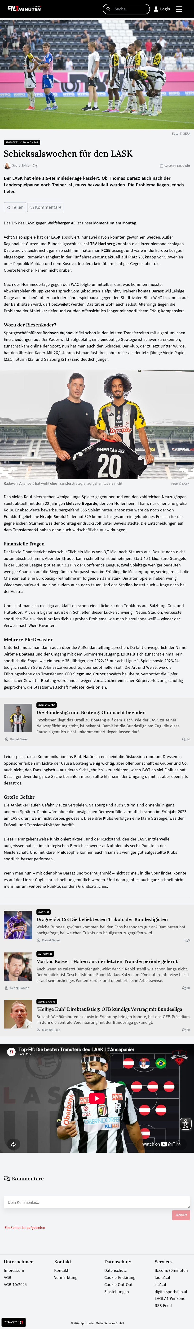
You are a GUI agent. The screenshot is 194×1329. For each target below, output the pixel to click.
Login (165, 9)
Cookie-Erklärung (119, 1277)
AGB (7, 1277)
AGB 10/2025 (15, 1284)
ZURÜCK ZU (11, 1322)
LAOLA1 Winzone (170, 1298)
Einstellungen (116, 1291)
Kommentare (48, 207)
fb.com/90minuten (171, 1270)
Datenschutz (115, 1270)
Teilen (17, 207)
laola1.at (162, 1277)
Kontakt (61, 1270)
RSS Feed (163, 1305)
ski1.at (160, 1284)
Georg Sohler (21, 165)
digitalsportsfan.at (171, 1291)
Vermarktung (65, 1277)
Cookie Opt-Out (118, 1284)
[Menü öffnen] (179, 9)
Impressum (14, 1270)
